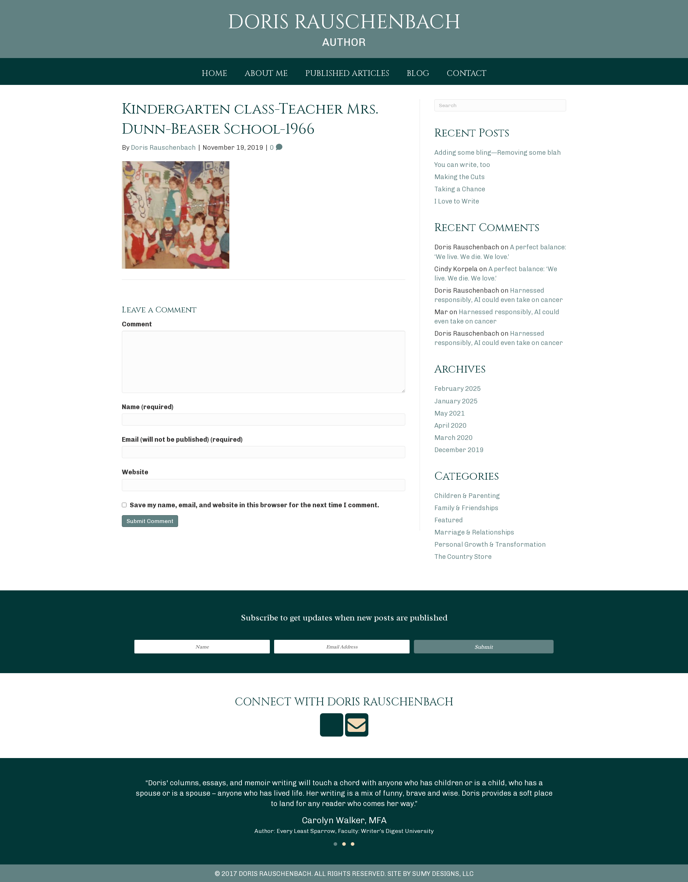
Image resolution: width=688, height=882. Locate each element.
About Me (266, 74)
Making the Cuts (459, 177)
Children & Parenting (467, 496)
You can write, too (462, 165)
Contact (467, 74)
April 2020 (450, 426)
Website (135, 472)
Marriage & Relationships (474, 532)
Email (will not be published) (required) (182, 440)
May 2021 (449, 413)
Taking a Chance (459, 189)
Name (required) (147, 407)
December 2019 (458, 450)
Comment (137, 324)
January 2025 (456, 401)
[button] (484, 646)
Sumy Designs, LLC (443, 874)
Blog (418, 74)
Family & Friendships (466, 508)
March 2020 (453, 438)
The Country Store (463, 557)
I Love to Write (456, 201)
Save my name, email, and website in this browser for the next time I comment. (254, 505)
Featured (448, 520)
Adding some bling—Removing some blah (497, 153)
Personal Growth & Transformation (490, 544)
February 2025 (457, 389)
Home (214, 74)
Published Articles (347, 74)
